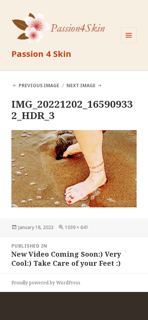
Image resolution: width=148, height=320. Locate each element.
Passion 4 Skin (41, 53)
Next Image (81, 85)
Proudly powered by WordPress (45, 282)
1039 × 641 (76, 227)
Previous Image (39, 85)
